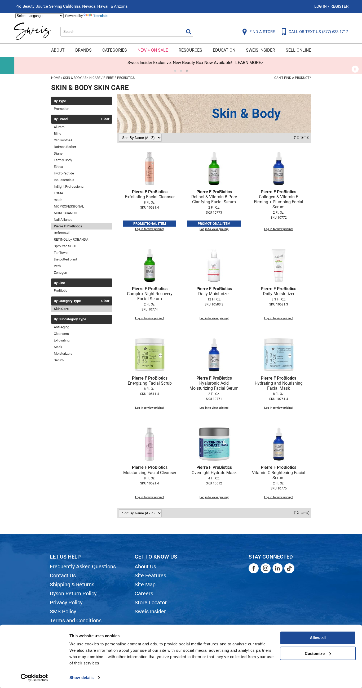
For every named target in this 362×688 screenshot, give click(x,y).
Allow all (318, 638)
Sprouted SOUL (65, 246)
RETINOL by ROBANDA (71, 239)
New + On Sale (153, 50)
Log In (321, 6)
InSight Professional (69, 186)
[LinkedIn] (277, 568)
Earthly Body (63, 160)
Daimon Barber (65, 147)
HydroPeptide (64, 173)
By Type (60, 101)
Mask (58, 347)
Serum (59, 360)
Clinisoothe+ (63, 140)
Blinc (57, 134)
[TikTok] (289, 568)
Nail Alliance (63, 220)
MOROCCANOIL (66, 213)
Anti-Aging (61, 327)
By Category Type (67, 301)
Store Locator (151, 602)
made (58, 200)
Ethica (58, 167)
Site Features (150, 575)
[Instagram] (266, 568)
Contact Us (63, 575)
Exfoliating (61, 340)
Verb (57, 266)
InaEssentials (64, 180)
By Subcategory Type (70, 319)
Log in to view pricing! (149, 229)
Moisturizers (63, 354)
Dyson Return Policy (73, 593)
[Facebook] (254, 568)
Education (224, 50)
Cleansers (61, 334)
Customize (315, 653)
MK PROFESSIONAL (69, 206)
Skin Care (61, 309)
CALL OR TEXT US (318, 31)
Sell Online (298, 50)
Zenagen (60, 273)
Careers (144, 593)
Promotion (61, 109)
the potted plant (65, 259)
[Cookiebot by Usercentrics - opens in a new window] (34, 678)
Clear (105, 119)
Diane (58, 153)
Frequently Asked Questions (83, 566)
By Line (59, 283)
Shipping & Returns (72, 584)
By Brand (61, 119)
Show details (81, 677)
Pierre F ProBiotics (68, 226)
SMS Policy (63, 611)
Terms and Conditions (75, 620)
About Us (145, 566)
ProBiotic (60, 291)
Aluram (59, 127)
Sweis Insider (260, 50)
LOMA (58, 193)
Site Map (145, 584)
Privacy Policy (66, 602)
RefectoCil (61, 233)
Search (188, 31)
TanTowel (61, 253)
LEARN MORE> (235, 62)
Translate (100, 16)
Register (339, 6)
